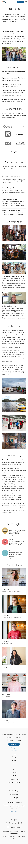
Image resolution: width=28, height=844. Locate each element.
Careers (14, 776)
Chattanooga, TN (14, 833)
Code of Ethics (14, 779)
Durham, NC (16, 831)
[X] (6, 823)
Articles (14, 764)
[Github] (9, 823)
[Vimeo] (22, 823)
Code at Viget (14, 798)
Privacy (23, 836)
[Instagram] (15, 823)
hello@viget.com (14, 748)
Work (14, 757)
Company (14, 772)
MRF (14, 838)
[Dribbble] (12, 823)
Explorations (14, 794)
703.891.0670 (14, 750)
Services (14, 760)
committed (10, 468)
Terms (19, 836)
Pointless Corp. (14, 791)
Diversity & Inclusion (14, 782)
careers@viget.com (16, 499)
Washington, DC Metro (7, 831)
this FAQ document (15, 464)
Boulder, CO (22, 831)
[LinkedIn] (19, 823)
